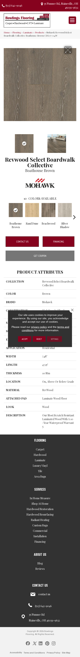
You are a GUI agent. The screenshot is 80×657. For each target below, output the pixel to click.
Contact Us (22, 241)
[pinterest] (47, 643)
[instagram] (53, 643)
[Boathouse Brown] (15, 210)
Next (74, 142)
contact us (44, 594)
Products (39, 32)
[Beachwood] (48, 210)
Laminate (28, 32)
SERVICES (40, 489)
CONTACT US (40, 585)
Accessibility (16, 652)
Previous (5, 142)
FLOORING (40, 440)
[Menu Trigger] (72, 20)
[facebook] (28, 643)
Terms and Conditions (34, 653)
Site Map (66, 653)
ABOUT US (40, 554)
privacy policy (39, 326)
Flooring (16, 32)
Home (7, 32)
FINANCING (58, 241)
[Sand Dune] (32, 210)
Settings (54, 338)
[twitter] (34, 643)
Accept (25, 338)
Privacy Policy (53, 653)
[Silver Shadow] (65, 210)
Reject (39, 338)
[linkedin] (40, 643)
